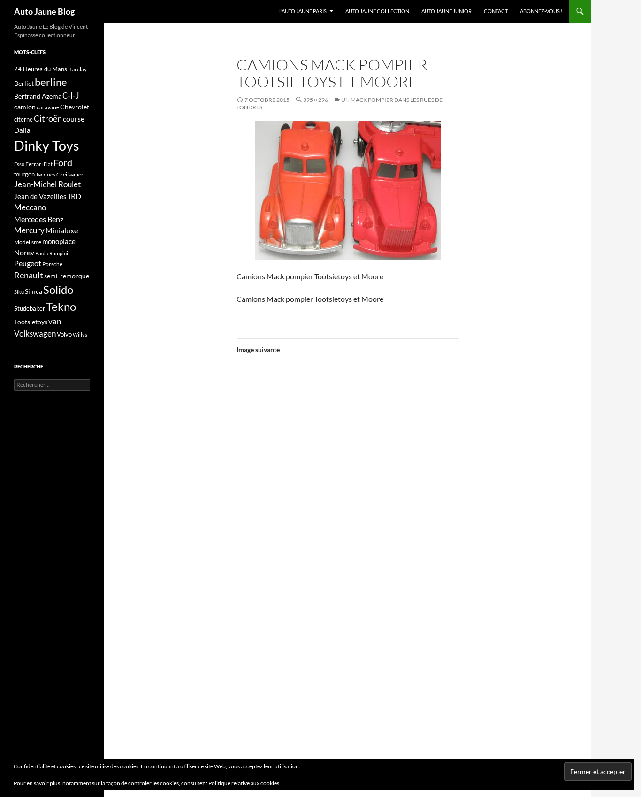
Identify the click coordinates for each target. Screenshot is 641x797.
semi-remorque (66, 276)
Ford (62, 162)
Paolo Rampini (51, 253)
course (73, 118)
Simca (33, 291)
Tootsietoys (30, 322)
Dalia (22, 130)
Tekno (61, 306)
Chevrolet (74, 107)
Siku (19, 292)
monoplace (59, 241)
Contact (496, 11)
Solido (58, 289)
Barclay (77, 69)
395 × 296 (315, 99)
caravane (48, 107)
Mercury (29, 230)
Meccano (30, 207)
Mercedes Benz (38, 219)
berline (51, 82)
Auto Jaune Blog (44, 11)
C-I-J (70, 95)
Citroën (48, 118)
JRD (74, 196)
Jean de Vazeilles (40, 196)
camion (25, 107)
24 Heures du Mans (40, 69)
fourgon (24, 174)
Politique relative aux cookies (243, 783)
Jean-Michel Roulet (47, 184)
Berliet (24, 83)
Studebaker (29, 308)
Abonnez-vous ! (541, 11)
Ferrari (34, 164)
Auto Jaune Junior (446, 11)
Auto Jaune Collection (377, 11)
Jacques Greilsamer (60, 174)
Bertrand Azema (37, 96)
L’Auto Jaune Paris (303, 11)
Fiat (48, 164)
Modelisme (27, 241)
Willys (80, 334)
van (54, 321)
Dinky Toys (46, 145)
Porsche (52, 264)
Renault (28, 275)
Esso (19, 164)
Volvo (64, 334)
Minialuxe (62, 230)
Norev (24, 252)
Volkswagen (35, 333)
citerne (23, 119)
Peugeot (27, 263)
